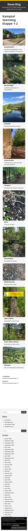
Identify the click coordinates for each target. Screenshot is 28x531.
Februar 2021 (8, 473)
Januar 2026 (8, 438)
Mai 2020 (7, 478)
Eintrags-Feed (9, 422)
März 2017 (8, 504)
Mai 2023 (7, 460)
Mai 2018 (7, 495)
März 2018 (8, 497)
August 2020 (8, 475)
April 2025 (7, 447)
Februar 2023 (8, 465)
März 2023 (8, 462)
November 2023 (9, 458)
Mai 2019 (7, 486)
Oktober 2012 (9, 512)
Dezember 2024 (9, 449)
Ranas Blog (14, 4)
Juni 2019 (7, 484)
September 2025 (9, 445)
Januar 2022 (8, 469)
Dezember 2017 (9, 501)
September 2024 (9, 454)
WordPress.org (9, 426)
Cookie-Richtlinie (15, 525)
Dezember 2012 (9, 510)
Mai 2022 (7, 467)
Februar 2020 (8, 482)
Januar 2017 (8, 506)
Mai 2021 (7, 471)
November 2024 (9, 451)
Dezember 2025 (9, 441)
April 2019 (7, 488)
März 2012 (8, 514)
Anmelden (8, 420)
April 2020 (7, 480)
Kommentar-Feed (10, 424)
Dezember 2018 (9, 493)
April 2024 (7, 456)
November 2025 (9, 443)
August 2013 (8, 508)
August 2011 (8, 517)
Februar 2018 (8, 499)
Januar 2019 (8, 491)
